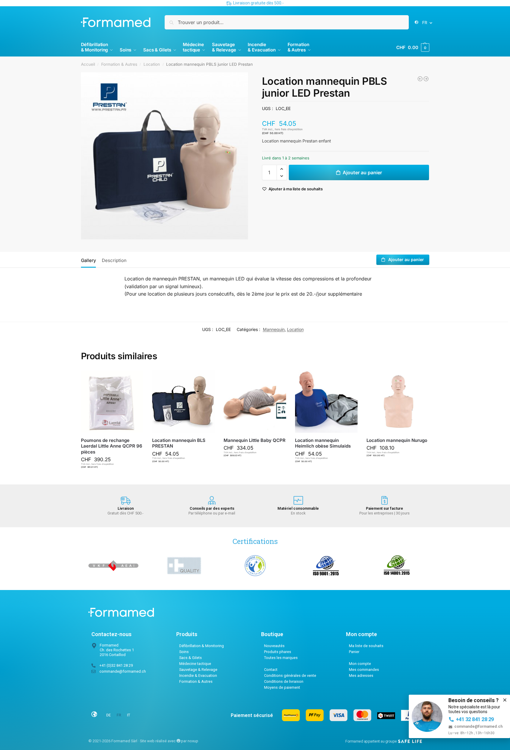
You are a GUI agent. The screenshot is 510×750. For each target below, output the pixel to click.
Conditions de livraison (283, 681)
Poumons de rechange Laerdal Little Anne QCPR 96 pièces (111, 446)
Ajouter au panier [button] (115, 478)
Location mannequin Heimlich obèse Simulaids (323, 443)
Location (152, 64)
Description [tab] (114, 260)
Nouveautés (274, 646)
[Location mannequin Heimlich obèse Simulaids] (326, 401)
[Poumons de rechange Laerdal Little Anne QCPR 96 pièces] (112, 401)
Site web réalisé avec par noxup (169, 741)
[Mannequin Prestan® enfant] (420, 79)
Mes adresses (361, 675)
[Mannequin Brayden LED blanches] (426, 79)
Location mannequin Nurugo (396, 440)
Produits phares (277, 651)
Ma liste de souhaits (366, 646)
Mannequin (274, 329)
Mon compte (360, 663)
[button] (412, 47)
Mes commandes (364, 669)
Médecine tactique (195, 663)
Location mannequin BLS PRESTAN (178, 443)
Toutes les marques (281, 657)
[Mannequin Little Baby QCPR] (255, 401)
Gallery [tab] (88, 260)
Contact (270, 669)
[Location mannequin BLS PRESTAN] (183, 401)
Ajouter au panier (362, 172)
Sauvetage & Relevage (198, 669)
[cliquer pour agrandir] (164, 155)
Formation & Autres (119, 64)
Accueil (88, 64)
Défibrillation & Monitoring (201, 646)
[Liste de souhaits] (134, 379)
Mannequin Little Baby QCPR (255, 440)
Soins (184, 651)
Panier (354, 651)
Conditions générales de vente (290, 675)
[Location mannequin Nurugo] (397, 401)
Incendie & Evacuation (198, 675)
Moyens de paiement (282, 687)
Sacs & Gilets (190, 657)
